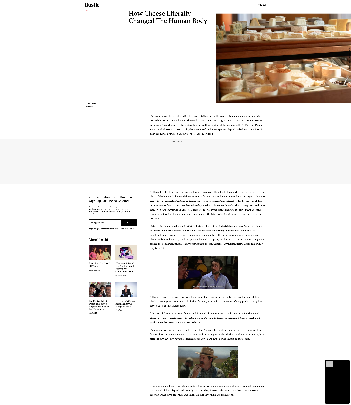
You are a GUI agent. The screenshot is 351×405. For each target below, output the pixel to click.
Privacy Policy (97, 230)
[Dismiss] (346, 362)
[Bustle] (92, 5)
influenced (253, 330)
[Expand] (328, 362)
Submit (129, 223)
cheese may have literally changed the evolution (193, 124)
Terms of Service (129, 228)
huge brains (197, 297)
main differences (164, 313)
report (234, 192)
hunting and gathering (184, 200)
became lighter (256, 334)
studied (173, 226)
